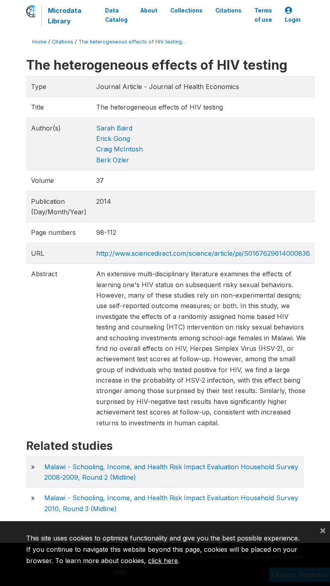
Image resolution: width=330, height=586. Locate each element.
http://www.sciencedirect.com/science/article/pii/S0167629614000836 (203, 253)
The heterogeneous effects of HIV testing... (132, 42)
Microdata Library (64, 15)
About (148, 10)
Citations (228, 10)
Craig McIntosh (119, 149)
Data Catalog (116, 15)
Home (39, 42)
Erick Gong (113, 139)
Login (293, 20)
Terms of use (263, 15)
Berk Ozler (112, 160)
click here (163, 561)
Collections (186, 10)
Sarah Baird (114, 128)
